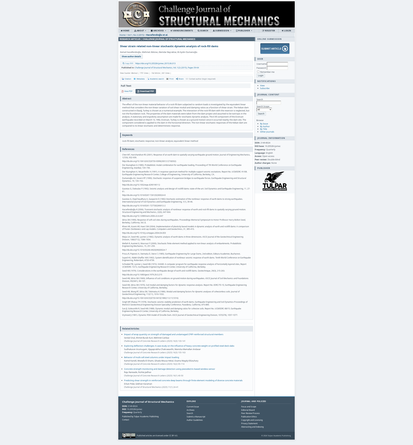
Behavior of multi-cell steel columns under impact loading (151, 357)
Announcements (183, 30)
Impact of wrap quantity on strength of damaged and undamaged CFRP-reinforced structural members (173, 334)
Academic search (157, 79)
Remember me (267, 71)
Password (261, 67)
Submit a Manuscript (196, 416)
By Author (265, 126)
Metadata (141, 79)
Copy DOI (129, 63)
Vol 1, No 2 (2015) (136, 34)
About (140, 30)
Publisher (244, 30)
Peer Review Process (250, 413)
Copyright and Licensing (252, 420)
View (262, 85)
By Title (263, 128)
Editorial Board (248, 410)
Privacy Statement (249, 423)
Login (287, 30)
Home (126, 30)
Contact (125, 420)
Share (181, 79)
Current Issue (193, 406)
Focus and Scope (248, 406)
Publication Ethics (249, 416)
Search (204, 30)
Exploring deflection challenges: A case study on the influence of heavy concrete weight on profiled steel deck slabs (179, 345)
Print (171, 79)
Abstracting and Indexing (252, 426)
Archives (159, 30)
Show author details (131, 56)
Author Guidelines (195, 420)
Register (269, 30)
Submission (222, 30)
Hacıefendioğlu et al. (157, 34)
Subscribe (264, 88)
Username (262, 63)
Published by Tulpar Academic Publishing (140, 416)
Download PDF (147, 91)
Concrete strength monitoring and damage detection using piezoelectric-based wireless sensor (169, 368)
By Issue (264, 123)
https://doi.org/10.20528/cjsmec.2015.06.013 (155, 63)
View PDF (128, 91)
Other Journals (267, 131)
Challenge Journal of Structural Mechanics (148, 401)
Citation (128, 79)
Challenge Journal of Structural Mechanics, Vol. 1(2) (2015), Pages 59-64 (167, 67)
